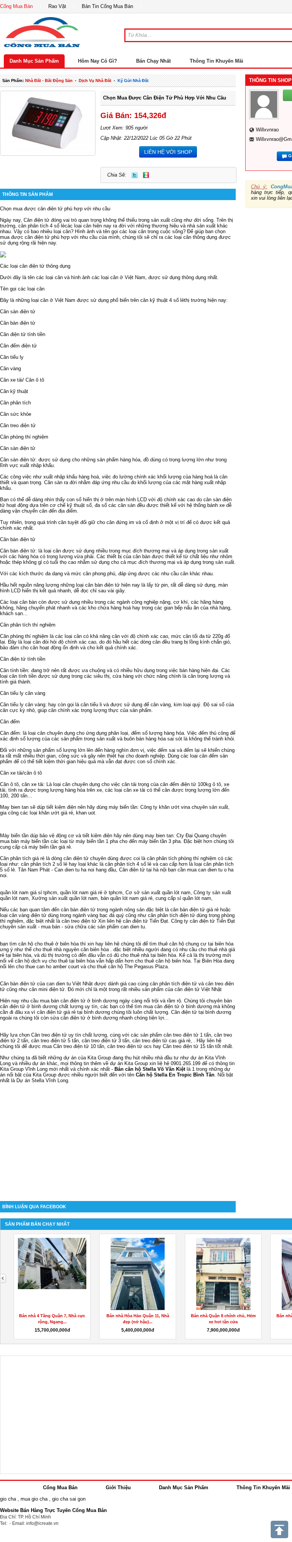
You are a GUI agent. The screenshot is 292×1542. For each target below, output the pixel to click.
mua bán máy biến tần (24, 841)
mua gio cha (34, 1499)
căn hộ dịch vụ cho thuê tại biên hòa (55, 961)
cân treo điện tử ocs (129, 1046)
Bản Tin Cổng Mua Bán (107, 6)
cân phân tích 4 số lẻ (41, 226)
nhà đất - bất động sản (49, 80)
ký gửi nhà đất (133, 80)
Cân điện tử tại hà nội (143, 870)
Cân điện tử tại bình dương (201, 1012)
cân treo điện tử (79, 921)
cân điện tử (135, 921)
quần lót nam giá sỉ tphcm (28, 892)
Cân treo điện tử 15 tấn (188, 1046)
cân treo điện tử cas (154, 1040)
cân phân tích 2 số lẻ (45, 864)
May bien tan (14, 807)
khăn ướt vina (174, 807)
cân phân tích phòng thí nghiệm (181, 858)
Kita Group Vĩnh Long (24, 1069)
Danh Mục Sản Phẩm (34, 61)
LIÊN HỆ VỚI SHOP (168, 152)
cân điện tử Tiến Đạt (212, 921)
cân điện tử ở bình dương (183, 1006)
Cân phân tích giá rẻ (22, 858)
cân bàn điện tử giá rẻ (194, 909)
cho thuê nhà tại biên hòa (148, 955)
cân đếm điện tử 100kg (185, 784)
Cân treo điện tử (49, 1035)
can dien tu (133, 927)
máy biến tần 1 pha (97, 841)
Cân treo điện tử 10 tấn (78, 1046)
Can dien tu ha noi (74, 870)
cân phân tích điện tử (171, 915)
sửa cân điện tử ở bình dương (84, 1018)
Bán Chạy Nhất (153, 61)
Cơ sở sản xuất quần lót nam (157, 892)
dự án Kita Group (129, 1063)
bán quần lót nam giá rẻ (126, 898)
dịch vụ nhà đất (95, 80)
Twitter (135, 175)
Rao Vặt (57, 6)
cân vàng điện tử (27, 915)
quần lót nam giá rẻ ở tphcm (91, 892)
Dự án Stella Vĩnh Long (42, 1080)
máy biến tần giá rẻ (50, 847)
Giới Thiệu (118, 1487)
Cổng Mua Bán (16, 6)
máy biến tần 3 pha (159, 841)
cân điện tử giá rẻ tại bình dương (73, 1012)
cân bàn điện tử (78, 909)
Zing (146, 175)
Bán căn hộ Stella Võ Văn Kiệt (149, 1069)
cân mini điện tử (47, 989)
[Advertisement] (118, 1136)
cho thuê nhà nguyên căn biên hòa (71, 949)
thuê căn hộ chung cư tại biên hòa (195, 944)
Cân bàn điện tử (17, 983)
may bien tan (159, 835)
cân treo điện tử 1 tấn (187, 1035)
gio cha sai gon (69, 1499)
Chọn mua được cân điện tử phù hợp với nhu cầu (164, 98)
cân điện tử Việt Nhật (198, 989)
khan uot (85, 813)
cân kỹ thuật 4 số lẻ (162, 300)
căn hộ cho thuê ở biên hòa (48, 944)
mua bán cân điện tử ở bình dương (79, 1001)
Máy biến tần (14, 835)
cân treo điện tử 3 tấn (105, 1040)
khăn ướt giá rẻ (56, 813)
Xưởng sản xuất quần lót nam (65, 898)
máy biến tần (123, 807)
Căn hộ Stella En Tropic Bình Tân (175, 1075)
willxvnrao (267, 130)
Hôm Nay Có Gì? (97, 61)
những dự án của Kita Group (79, 1058)
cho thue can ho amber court (47, 966)
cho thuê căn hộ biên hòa (162, 961)
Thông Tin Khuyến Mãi (216, 61)
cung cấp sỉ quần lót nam (183, 898)
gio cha (8, 1499)
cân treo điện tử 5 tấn (55, 1040)
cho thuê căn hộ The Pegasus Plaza (127, 966)
